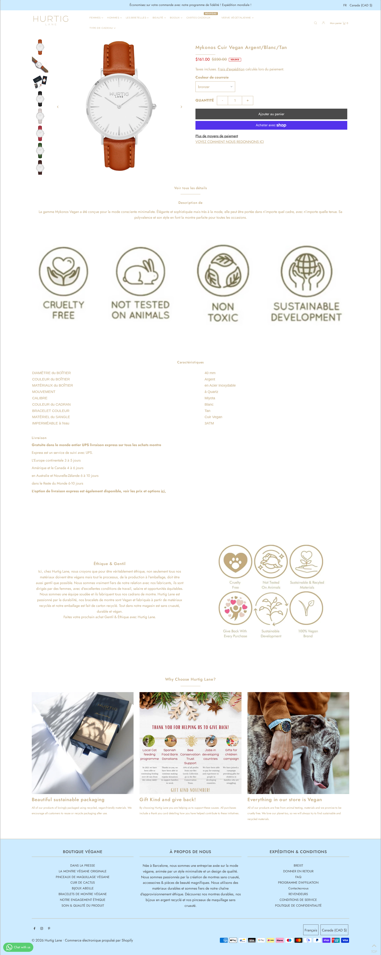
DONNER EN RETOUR (298, 871)
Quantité (204, 100)
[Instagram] (41, 929)
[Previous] (58, 106)
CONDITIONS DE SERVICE (298, 900)
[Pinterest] (49, 929)
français (311, 930)
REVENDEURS (298, 894)
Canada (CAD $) (361, 5)
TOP (374, 950)
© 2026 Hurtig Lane (47, 940)
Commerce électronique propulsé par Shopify (99, 940)
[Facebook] (34, 929)
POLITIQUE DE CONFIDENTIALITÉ (298, 905)
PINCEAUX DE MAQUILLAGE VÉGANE (83, 877)
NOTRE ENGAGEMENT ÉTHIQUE (82, 900)
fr (345, 5)
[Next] (181, 106)
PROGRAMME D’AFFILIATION (298, 882)
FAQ (298, 877)
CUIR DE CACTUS (82, 882)
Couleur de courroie (212, 77)
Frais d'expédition (231, 69)
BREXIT (298, 865)
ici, (163, 491)
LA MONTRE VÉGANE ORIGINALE (83, 871)
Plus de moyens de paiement (216, 136)
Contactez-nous (298, 888)
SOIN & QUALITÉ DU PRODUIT (83, 905)
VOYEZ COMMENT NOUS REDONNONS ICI (229, 142)
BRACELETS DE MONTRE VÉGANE (83, 894)
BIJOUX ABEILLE (83, 888)
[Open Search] (315, 22)
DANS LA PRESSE (82, 865)
